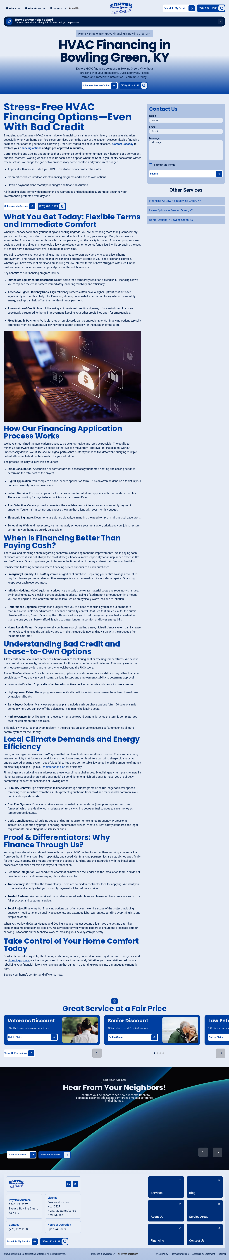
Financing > (96, 33)
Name (152, 115)
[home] (121, 8)
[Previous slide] (203, 1152)
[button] (13, 8)
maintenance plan (54, 766)
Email (152, 127)
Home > (83, 33)
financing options (19, 960)
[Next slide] (217, 1152)
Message (154, 138)
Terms (171, 164)
